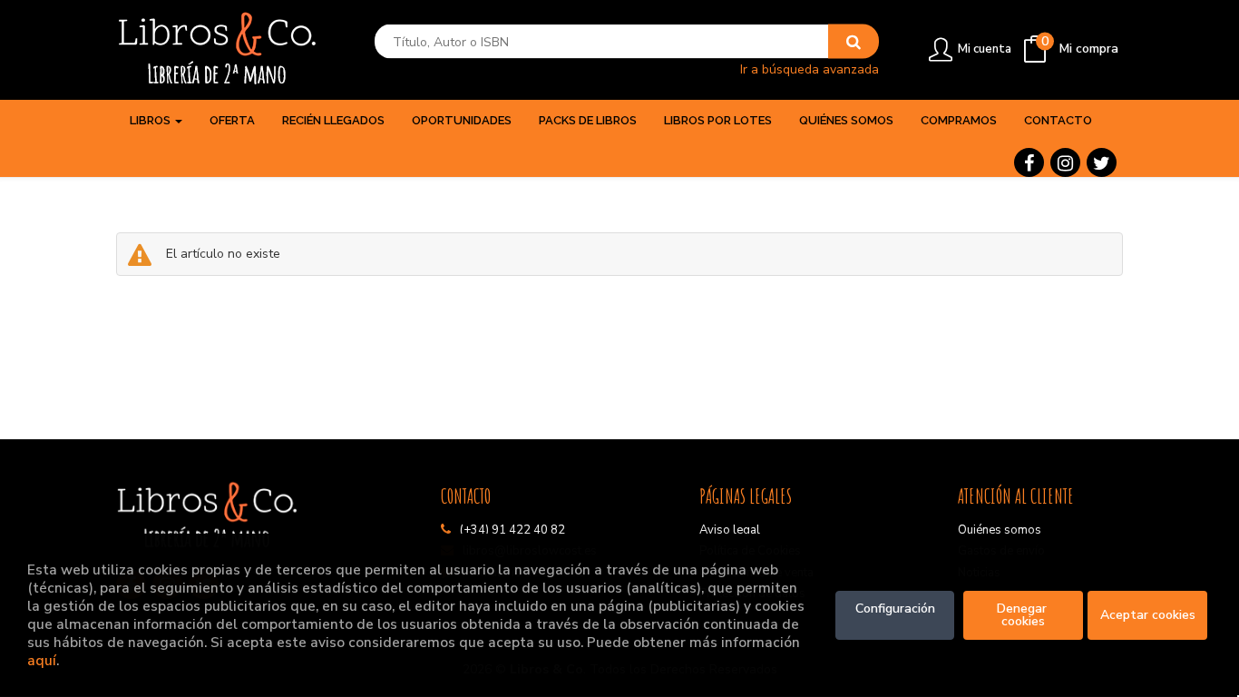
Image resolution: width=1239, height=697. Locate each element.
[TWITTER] (1102, 162)
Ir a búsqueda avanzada (809, 68)
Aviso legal (729, 530)
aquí (41, 660)
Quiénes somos (999, 530)
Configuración (895, 608)
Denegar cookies (1023, 615)
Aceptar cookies (1147, 614)
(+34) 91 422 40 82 (512, 530)
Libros (151, 120)
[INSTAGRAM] (1065, 162)
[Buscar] (853, 42)
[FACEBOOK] (1029, 162)
